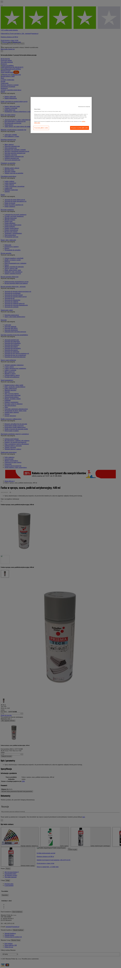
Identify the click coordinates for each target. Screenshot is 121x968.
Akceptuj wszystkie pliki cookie (79, 128)
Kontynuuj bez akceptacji (84, 106)
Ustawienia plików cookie (41, 128)
